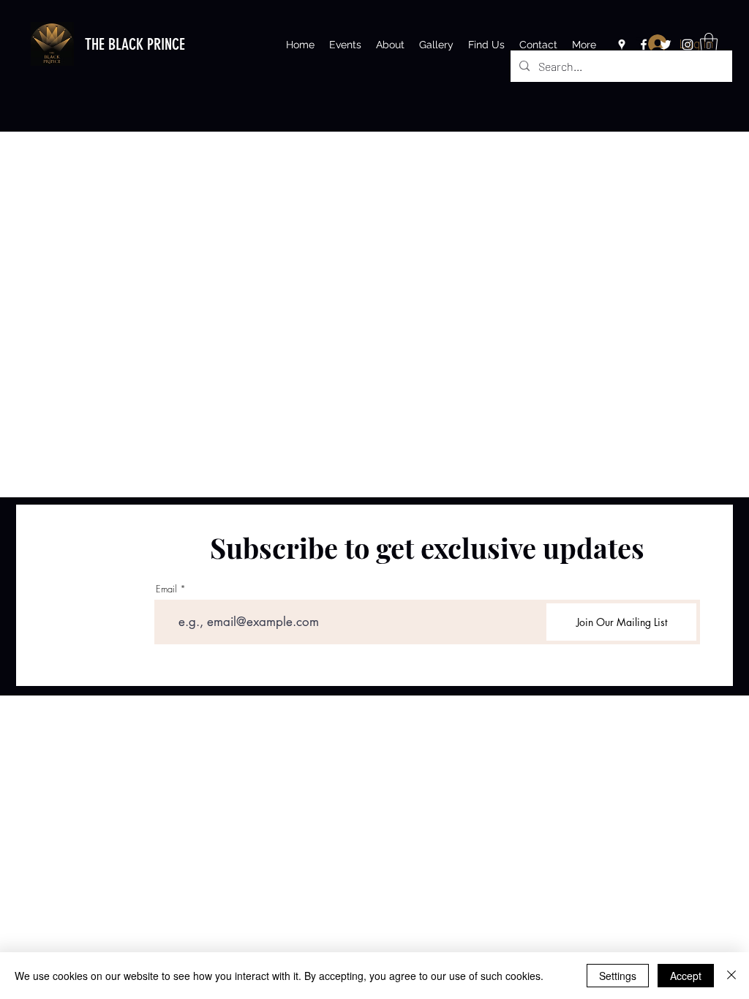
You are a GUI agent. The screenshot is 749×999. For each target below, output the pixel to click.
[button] (709, 43)
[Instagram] (687, 44)
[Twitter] (665, 44)
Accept (685, 975)
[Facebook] (643, 44)
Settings (617, 975)
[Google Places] (621, 44)
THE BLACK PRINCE (135, 44)
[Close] (731, 975)
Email (166, 589)
